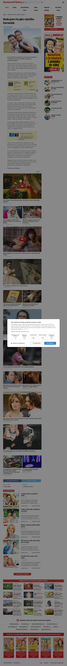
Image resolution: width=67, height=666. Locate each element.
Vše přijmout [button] (50, 343)
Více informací (25, 329)
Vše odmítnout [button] (37, 343)
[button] (33, 331)
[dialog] (33, 333)
